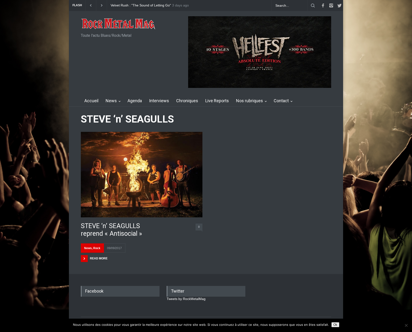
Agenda (135, 100)
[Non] (406, 325)
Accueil (91, 100)
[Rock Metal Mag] (118, 24)
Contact (281, 100)
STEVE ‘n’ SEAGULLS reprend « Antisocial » (111, 229)
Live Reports (217, 100)
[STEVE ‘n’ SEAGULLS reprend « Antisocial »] (141, 174)
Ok (335, 325)
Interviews (159, 100)
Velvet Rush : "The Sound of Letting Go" (141, 5)
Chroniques (187, 100)
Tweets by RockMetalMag (186, 299)
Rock (96, 248)
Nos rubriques (249, 100)
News (111, 100)
